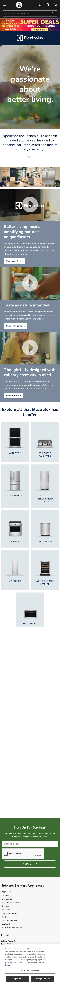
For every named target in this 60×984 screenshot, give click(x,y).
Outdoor (5, 895)
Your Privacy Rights (30, 971)
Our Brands (7, 899)
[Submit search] (53, 13)
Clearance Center (9, 913)
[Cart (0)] (55, 5)
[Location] (40, 5)
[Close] (55, 949)
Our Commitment (9, 920)
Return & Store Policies (12, 927)
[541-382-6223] (47, 5)
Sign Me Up (30, 864)
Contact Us (6, 924)
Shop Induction (13, 395)
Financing (6, 909)
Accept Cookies (43, 979)
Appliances (6, 891)
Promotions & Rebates (11, 902)
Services (5, 906)
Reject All (17, 979)
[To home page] (19, 5)
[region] (30, 964)
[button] (4, 5)
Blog (4, 917)
